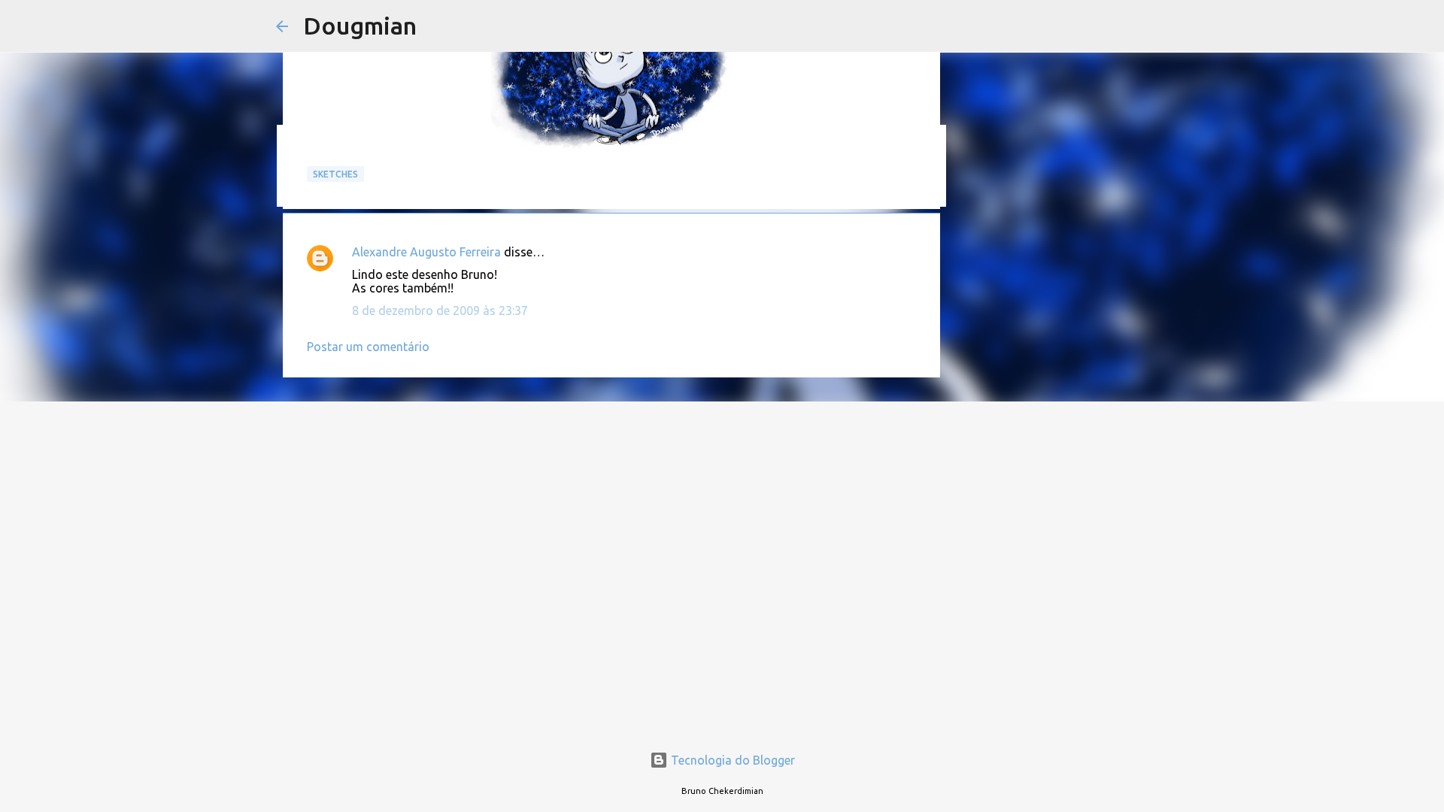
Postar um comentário (368, 346)
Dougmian (360, 25)
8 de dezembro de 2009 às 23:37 (440, 310)
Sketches (335, 174)
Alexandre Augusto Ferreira (426, 252)
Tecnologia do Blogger (731, 760)
